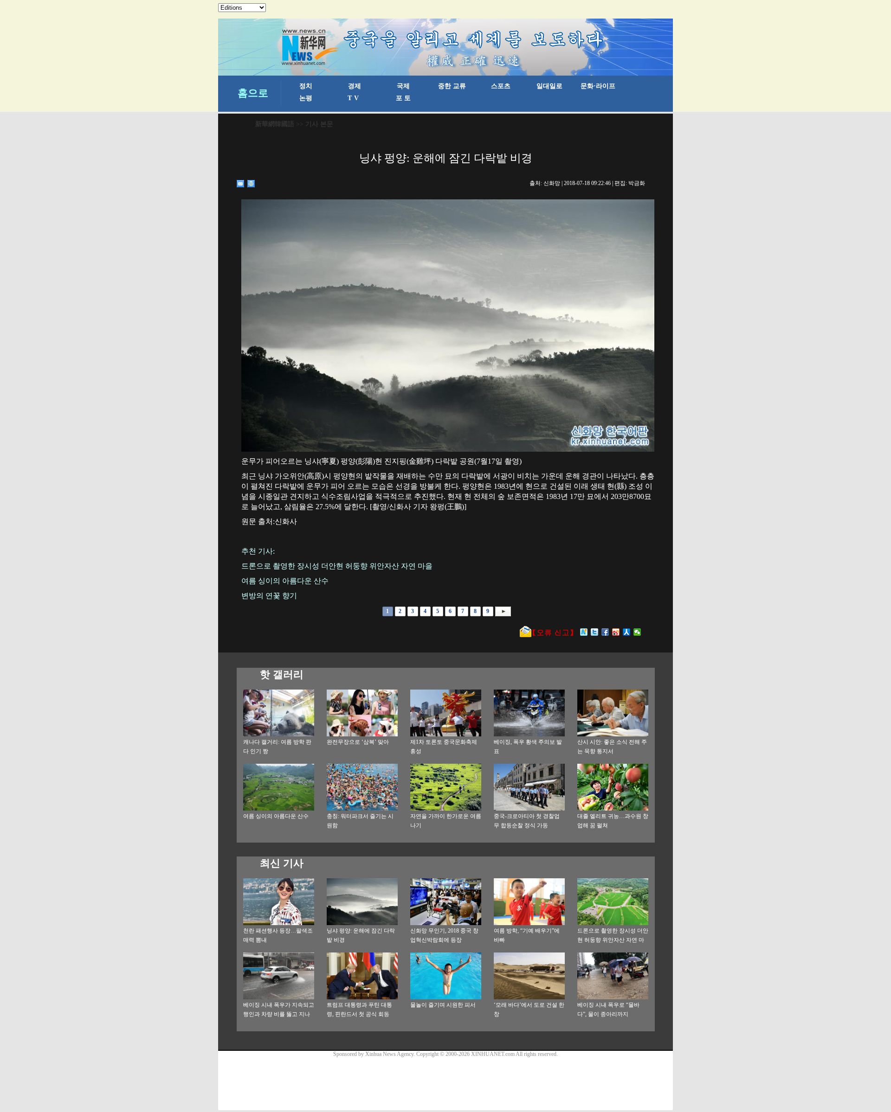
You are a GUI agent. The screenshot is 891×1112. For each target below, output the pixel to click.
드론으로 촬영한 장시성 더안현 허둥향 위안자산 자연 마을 (612, 939)
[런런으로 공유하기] (627, 632)
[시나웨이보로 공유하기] (616, 632)
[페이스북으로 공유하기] (605, 632)
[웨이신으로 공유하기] (637, 632)
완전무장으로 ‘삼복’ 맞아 (358, 742)
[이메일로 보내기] (241, 183)
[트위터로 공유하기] (595, 632)
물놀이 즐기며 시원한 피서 (443, 1005)
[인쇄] (251, 183)
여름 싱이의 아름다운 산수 (276, 816)
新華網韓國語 (274, 124)
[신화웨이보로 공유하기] (584, 632)
